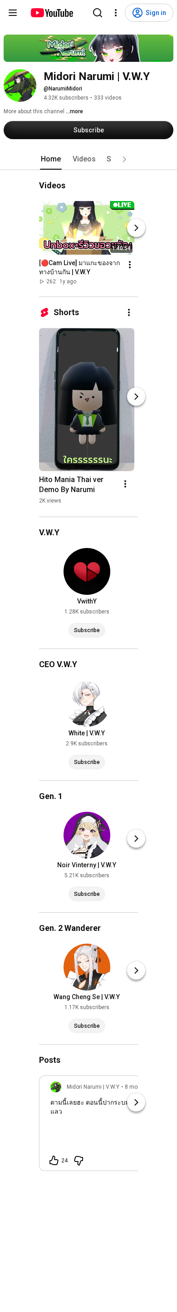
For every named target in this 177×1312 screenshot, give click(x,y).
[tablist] (88, 159)
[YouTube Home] (51, 12)
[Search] (97, 12)
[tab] (51, 159)
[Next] (136, 228)
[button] (124, 159)
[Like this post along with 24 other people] (54, 1160)
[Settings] (115, 12)
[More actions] (130, 265)
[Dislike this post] (78, 1160)
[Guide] (12, 12)
